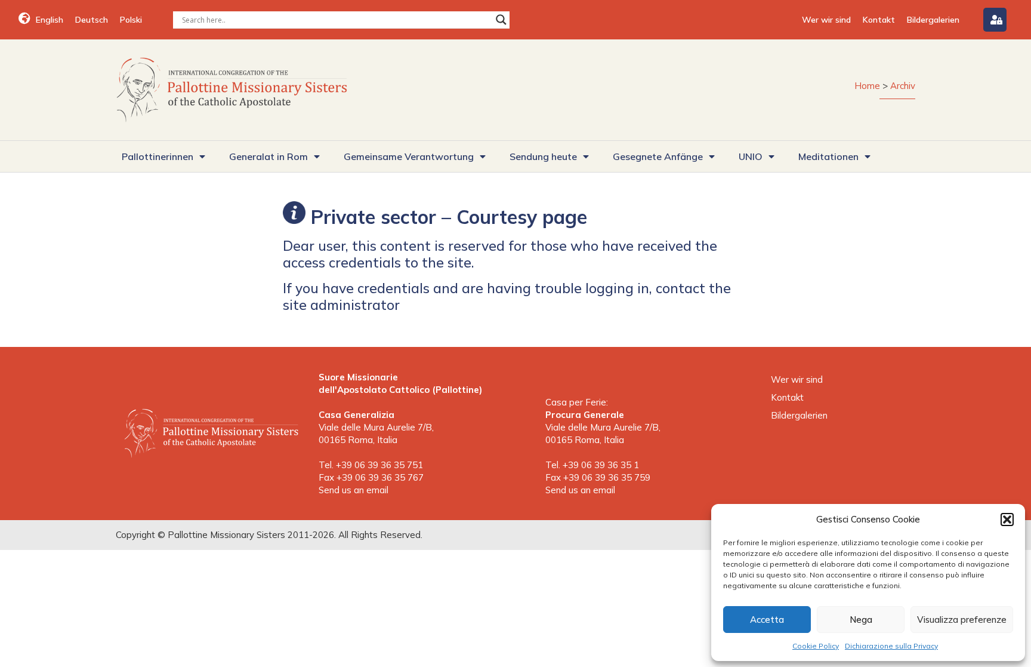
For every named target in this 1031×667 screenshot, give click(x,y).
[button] (1007, 519)
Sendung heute (543, 156)
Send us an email (353, 490)
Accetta (767, 619)
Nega (861, 619)
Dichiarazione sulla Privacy (891, 645)
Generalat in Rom (268, 156)
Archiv (902, 85)
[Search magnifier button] (501, 19)
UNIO (751, 156)
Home (867, 85)
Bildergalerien (933, 19)
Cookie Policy (815, 645)
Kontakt (879, 19)
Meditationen (828, 156)
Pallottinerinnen (157, 156)
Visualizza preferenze (962, 619)
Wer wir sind (826, 19)
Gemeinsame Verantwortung (409, 156)
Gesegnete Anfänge (658, 156)
